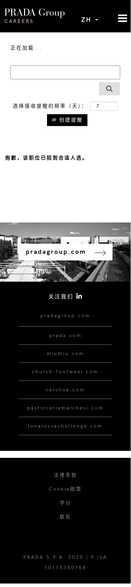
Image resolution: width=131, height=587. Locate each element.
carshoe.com (65, 390)
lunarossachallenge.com (65, 426)
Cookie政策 (65, 489)
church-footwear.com (65, 372)
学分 (65, 503)
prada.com (65, 335)
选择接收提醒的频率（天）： (50, 106)
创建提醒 (70, 120)
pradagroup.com (65, 316)
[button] (114, 19)
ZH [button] (87, 19)
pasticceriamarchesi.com (65, 408)
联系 (65, 517)
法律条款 (65, 475)
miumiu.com (65, 354)
